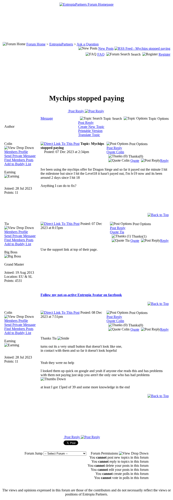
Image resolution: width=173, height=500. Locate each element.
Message (47, 118)
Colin (8, 144)
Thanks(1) (138, 236)
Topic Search (112, 118)
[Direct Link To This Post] (60, 144)
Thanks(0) (135, 156)
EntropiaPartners (61, 44)
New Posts (106, 48)
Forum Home (36, 44)
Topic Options (158, 118)
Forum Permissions (105, 453)
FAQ (101, 54)
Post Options (138, 144)
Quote (134, 161)
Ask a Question (88, 44)
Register (164, 54)
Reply (164, 161)
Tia (6, 224)
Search (136, 54)
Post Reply (76, 111)
